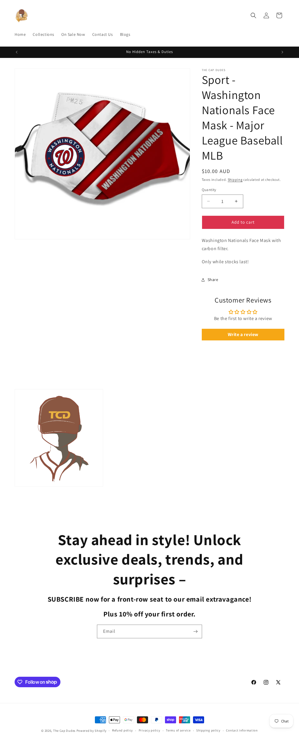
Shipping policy (208, 730)
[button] (253, 15)
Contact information (242, 730)
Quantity (209, 189)
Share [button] (213, 279)
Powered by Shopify (92, 731)
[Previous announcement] (16, 52)
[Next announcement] (282, 52)
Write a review (243, 334)
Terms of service (178, 730)
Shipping (235, 179)
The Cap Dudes (64, 731)
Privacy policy (149, 730)
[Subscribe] (195, 631)
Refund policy (122, 730)
